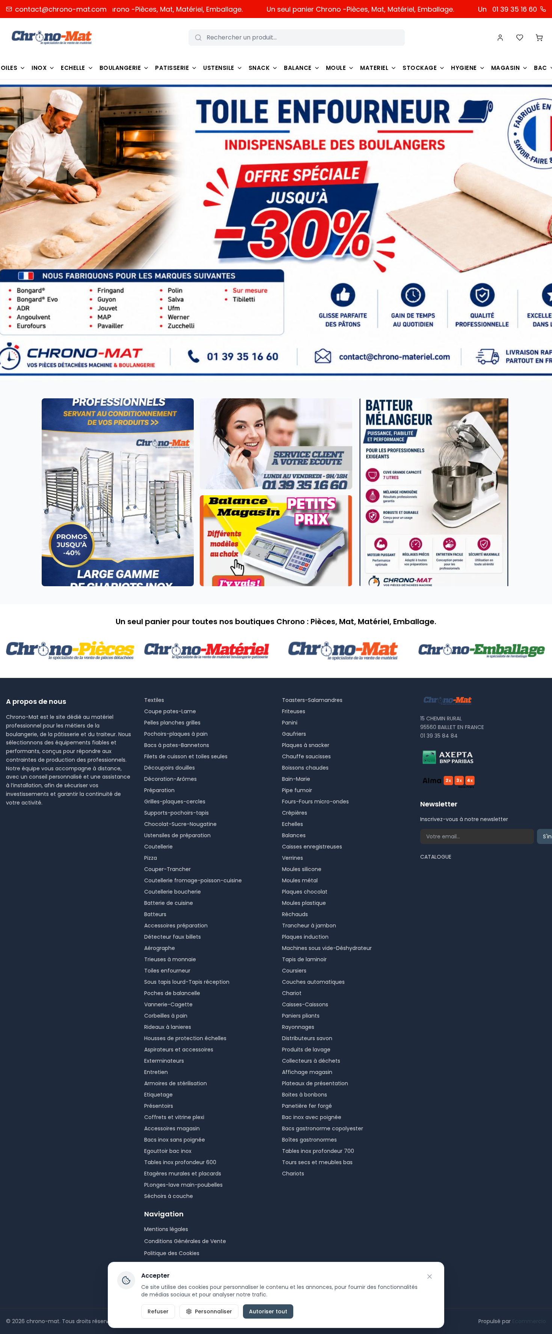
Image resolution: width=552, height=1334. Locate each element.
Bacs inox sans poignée (174, 1139)
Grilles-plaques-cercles (174, 801)
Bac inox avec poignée (311, 1117)
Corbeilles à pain (165, 1015)
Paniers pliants (301, 1015)
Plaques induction (305, 937)
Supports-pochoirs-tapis (176, 813)
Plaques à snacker (305, 745)
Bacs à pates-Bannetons (176, 745)
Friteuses (293, 711)
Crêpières (294, 813)
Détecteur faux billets (172, 937)
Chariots (293, 1173)
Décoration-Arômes (170, 779)
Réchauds (295, 914)
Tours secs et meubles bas (317, 1162)
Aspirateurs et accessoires (178, 1049)
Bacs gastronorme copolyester (322, 1128)
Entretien (156, 1072)
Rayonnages (298, 1027)
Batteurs (155, 914)
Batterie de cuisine (168, 903)
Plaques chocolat (304, 891)
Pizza (150, 858)
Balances (294, 835)
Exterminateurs (164, 1061)
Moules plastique (304, 903)
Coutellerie (158, 846)
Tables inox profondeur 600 (180, 1162)
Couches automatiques (313, 982)
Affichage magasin (307, 1072)
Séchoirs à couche (168, 1196)
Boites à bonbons (304, 1094)
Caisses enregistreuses (312, 846)
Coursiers (294, 970)
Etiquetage (158, 1094)
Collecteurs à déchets (311, 1061)
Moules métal (300, 880)
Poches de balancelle (172, 993)
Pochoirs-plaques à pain (176, 734)
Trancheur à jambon (309, 925)
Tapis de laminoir (304, 959)
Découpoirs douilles (169, 767)
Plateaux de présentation (315, 1083)
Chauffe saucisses (306, 756)
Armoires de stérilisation (175, 1083)
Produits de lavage (306, 1049)
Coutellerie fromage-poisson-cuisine (193, 880)
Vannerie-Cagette (168, 1004)
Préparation (159, 790)
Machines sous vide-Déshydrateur (327, 948)
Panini (289, 722)
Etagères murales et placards (182, 1173)
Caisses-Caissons (305, 1004)
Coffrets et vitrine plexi (174, 1117)
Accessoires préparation (176, 925)
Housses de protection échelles (185, 1038)
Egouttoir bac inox (168, 1151)
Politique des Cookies (171, 1253)
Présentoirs (158, 1106)
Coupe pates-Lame (170, 711)
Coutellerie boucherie (172, 891)
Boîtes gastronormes (309, 1139)
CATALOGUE (435, 857)
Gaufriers (294, 734)
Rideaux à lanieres (167, 1027)
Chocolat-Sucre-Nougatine (180, 824)
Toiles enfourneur (167, 970)
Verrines (292, 858)
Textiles (154, 700)
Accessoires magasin (172, 1128)
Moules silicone (301, 869)
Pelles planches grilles (172, 722)
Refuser (158, 1311)
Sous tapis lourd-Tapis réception (186, 982)
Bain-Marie (296, 779)
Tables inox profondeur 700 (318, 1151)
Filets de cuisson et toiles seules (186, 756)
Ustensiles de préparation (177, 835)
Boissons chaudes (305, 767)
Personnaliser (213, 1311)
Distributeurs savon (307, 1038)
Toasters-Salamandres (312, 700)
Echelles (292, 824)
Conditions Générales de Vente (185, 1241)
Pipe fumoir (297, 790)
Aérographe (159, 948)
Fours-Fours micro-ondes (315, 801)
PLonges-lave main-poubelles (183, 1185)
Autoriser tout (268, 1311)
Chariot (292, 993)
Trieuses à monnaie (170, 959)
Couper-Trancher (167, 869)
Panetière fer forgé (307, 1106)
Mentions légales (166, 1229)
